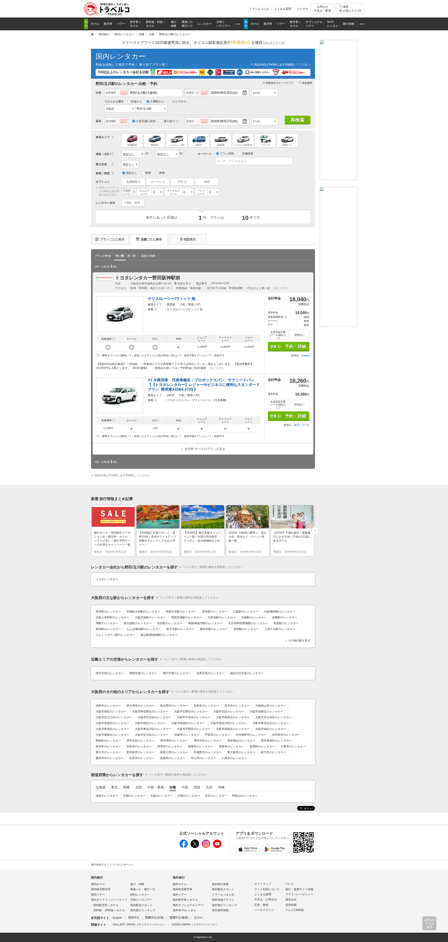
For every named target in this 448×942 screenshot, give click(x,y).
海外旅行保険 (220, 884)
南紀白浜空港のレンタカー (247, 673)
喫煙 (148, 173)
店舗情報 (247, 153)
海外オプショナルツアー (188, 905)
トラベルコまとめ (223, 894)
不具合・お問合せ (265, 899)
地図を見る (184, 283)
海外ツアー (180, 894)
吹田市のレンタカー (139, 746)
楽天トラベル (301, 425)
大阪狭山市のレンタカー (270, 705)
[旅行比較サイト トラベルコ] (92, 34)
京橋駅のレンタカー (253, 617)
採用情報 (291, 905)
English (117, 917)
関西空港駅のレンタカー (186, 617)
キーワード (205, 154)
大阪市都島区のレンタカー (112, 734)
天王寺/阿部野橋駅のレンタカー (248, 623)
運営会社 (291, 899)
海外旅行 (179, 877)
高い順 (131, 255)
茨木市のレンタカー (237, 705)
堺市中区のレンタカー (208, 740)
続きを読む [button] (281, 288)
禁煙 (162, 173)
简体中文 (133, 917)
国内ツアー (98, 894)
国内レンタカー (121, 56)
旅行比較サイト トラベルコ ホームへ (112, 864)
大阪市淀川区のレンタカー (151, 734)
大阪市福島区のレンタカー (233, 729)
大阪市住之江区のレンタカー (114, 717)
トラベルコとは (259, 8)
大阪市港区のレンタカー (270, 729)
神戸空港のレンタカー (177, 673)
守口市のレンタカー (203, 758)
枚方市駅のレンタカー (180, 629)
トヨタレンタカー (107, 579)
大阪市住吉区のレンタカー (154, 717)
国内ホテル (98, 884)
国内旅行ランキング (142, 910)
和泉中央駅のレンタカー (181, 611)
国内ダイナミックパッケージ (109, 899)
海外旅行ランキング (224, 905)
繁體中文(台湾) (154, 917)
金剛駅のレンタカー (284, 617)
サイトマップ (262, 884)
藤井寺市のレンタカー (110, 758)
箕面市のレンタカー (172, 758)
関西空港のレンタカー (143, 673)
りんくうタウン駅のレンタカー (115, 635)
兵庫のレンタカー (189, 795)
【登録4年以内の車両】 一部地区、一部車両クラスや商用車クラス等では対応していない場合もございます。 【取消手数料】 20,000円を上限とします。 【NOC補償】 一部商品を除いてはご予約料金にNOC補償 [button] (174, 366)
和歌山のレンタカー (244, 795)
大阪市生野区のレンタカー (191, 711)
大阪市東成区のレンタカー (112, 729)
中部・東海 (155, 787)
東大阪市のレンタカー (241, 752)
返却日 (190, 121)
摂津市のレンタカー (169, 746)
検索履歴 (307, 82)
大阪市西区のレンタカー (150, 723)
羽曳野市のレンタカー (208, 752)
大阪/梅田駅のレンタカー (279, 611)
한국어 (198, 917)
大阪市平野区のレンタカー (193, 729)
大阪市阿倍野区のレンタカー (150, 711)
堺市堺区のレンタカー (174, 740)
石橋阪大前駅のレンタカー (143, 611)
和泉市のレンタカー (206, 705)
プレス (289, 884)
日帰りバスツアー (141, 899)
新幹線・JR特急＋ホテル (109, 910)
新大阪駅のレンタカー (138, 623)
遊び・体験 (137, 884)
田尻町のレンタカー (262, 746)
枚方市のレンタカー (273, 752)
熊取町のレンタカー (108, 740)
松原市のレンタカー (141, 758)
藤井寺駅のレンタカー (214, 629)
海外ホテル (180, 884)
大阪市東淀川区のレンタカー (153, 729)
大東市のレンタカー (293, 746)
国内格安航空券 (101, 889)
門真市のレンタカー (217, 734)
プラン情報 (227, 153)
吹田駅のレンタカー (169, 623)
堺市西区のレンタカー (241, 740)
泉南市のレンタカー (200, 746)
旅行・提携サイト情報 (299, 889)
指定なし (131, 173)
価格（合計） (104, 154)
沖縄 (221, 787)
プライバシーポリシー (299, 894)
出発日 (190, 92)
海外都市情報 (220, 910)
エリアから (179, 101)
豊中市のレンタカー (108, 752)
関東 (126, 787)
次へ (315, 530)
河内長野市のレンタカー (251, 734)
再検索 (297, 120)
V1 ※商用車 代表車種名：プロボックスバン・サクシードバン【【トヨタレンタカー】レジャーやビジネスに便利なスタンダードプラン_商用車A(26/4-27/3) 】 (204, 384)
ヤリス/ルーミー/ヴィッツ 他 (171, 299)
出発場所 (111, 92)
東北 (114, 787)
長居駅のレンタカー (286, 623)
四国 (197, 787)
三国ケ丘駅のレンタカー (279, 629)
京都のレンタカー (134, 795)
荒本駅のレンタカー (108, 611)
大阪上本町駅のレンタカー (112, 617)
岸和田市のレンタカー (286, 734)
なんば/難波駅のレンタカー (143, 629)
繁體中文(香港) (179, 917)
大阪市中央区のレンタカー (193, 717)
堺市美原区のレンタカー (276, 740)
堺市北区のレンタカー (140, 740)
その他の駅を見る (299, 640)
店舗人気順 (148, 255)
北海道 (100, 787)
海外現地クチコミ (223, 899)
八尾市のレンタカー (234, 758)
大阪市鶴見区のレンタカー (233, 717)
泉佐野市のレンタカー (174, 705)
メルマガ (302, 8)
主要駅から (157, 101)
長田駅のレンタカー (108, 629)
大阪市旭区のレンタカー (111, 711)
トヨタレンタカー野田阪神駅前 (147, 277)
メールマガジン (264, 910)
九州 (209, 787)
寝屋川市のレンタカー (174, 752)
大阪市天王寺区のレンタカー (273, 717)
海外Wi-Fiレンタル (184, 910)
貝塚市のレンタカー (186, 734)
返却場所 (111, 121)
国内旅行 (97, 877)
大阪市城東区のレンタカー (266, 711)
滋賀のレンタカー (107, 795)
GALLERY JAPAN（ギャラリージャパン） (139, 924)
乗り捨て (169, 121)
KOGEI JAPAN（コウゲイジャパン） (195, 924)
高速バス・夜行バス (142, 889)
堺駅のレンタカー (107, 623)
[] (273, 43)
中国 (185, 787)
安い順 (120, 255)
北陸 (138, 787)
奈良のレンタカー (216, 795)
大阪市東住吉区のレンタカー (270, 723)
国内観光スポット (141, 905)
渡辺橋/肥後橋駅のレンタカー (159, 635)
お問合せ (322, 8)
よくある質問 (282, 8)
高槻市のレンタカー (231, 746)
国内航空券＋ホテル (106, 905)
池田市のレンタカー (108, 705)
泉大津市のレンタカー (140, 705)
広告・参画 (261, 905)
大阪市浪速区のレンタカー (112, 723)
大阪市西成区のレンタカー (188, 723)
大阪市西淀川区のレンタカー (228, 723)
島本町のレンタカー (108, 746)
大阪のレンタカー (161, 795)
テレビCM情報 (294, 910)
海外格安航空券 (182, 889)
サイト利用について (267, 889)
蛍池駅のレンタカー (246, 629)
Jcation (305, 355)
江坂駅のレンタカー (245, 611)
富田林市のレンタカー (140, 752)
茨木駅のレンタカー (214, 611)
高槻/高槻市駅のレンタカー (205, 623)
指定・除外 (133, 202)
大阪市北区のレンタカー (228, 711)
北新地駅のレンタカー (222, 617)
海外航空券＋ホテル (185, 899)
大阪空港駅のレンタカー (150, 617)
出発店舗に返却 (146, 121)
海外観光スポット (223, 889)
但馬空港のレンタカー (210, 673)
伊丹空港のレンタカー (110, 673)
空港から (136, 101)
